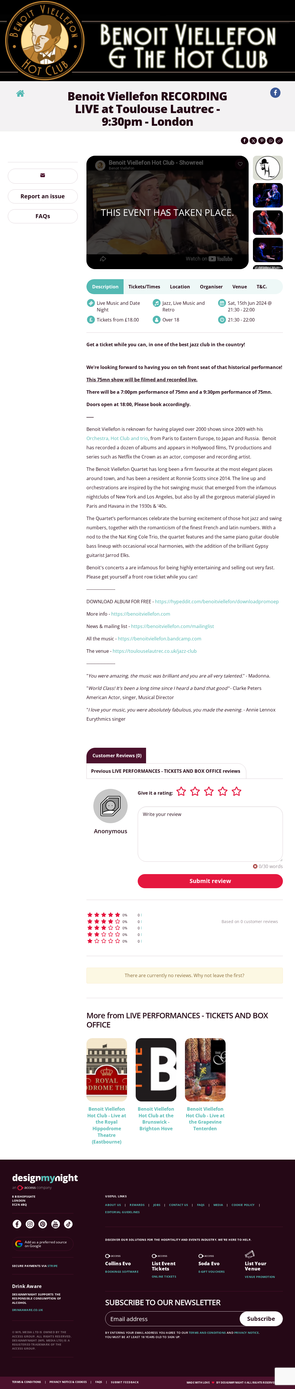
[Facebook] (17, 1224)
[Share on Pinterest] (262, 140)
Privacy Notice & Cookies (68, 1382)
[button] (142, 915)
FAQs (42, 216)
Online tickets (164, 1276)
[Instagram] (30, 1224)
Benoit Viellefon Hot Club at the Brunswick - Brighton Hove (156, 1119)
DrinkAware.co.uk (27, 1310)
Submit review (210, 881)
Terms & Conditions (27, 1382)
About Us (113, 1205)
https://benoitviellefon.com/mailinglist (172, 626)
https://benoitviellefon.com (140, 614)
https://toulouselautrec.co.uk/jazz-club (155, 651)
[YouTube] (55, 1224)
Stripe (53, 1266)
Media (218, 1205)
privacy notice (246, 1333)
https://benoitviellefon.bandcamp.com (159, 638)
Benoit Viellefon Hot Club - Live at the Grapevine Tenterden (205, 1119)
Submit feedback (125, 1382)
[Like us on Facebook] (275, 93)
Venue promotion (260, 1277)
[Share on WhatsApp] (270, 140)
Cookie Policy (243, 1205)
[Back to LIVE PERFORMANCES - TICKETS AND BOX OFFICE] (20, 93)
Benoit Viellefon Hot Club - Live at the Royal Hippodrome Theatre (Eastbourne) (106, 1125)
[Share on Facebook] (244, 140)
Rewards (137, 1205)
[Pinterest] (42, 1224)
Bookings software (121, 1272)
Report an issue (42, 196)
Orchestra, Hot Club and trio (117, 438)
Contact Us (178, 1205)
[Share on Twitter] (253, 140)
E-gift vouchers (211, 1272)
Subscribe (261, 1319)
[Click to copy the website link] (279, 140)
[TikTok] (68, 1224)
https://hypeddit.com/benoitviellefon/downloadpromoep (217, 601)
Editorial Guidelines (122, 1212)
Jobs (156, 1205)
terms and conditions (207, 1333)
